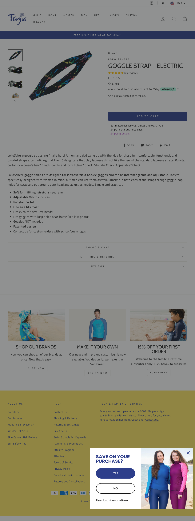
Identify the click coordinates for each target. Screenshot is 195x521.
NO (115, 488)
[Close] (188, 452)
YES (115, 473)
